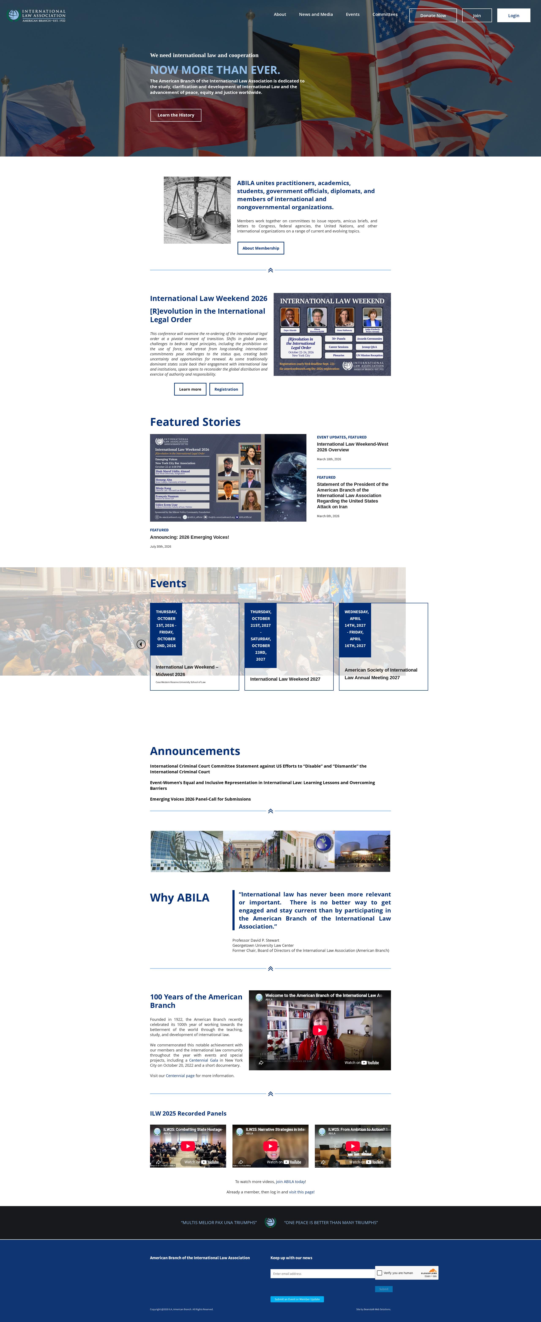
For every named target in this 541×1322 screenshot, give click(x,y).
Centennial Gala (203, 1060)
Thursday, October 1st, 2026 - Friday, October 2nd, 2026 (355, 629)
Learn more (190, 389)
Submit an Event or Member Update (297, 1299)
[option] (194, 647)
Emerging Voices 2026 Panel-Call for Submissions (200, 799)
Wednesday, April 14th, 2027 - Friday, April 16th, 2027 (168, 629)
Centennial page (180, 1075)
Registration (226, 389)
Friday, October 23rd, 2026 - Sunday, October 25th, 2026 (260, 632)
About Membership (261, 248)
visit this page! (302, 1191)
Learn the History (176, 115)
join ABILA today (290, 1181)
